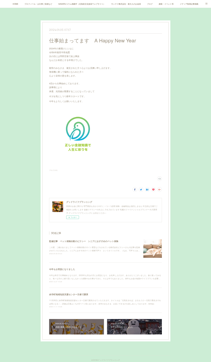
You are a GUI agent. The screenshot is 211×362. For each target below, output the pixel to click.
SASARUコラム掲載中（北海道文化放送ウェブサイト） (81, 3)
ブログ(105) (53, 170)
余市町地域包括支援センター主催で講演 (68, 294)
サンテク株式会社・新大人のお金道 (126, 3)
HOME (15, 3)
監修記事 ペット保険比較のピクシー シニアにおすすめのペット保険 (83, 241)
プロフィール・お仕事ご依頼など (38, 3)
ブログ (150, 3)
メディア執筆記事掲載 (189, 3)
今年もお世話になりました (62, 269)
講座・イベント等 (166, 3)
